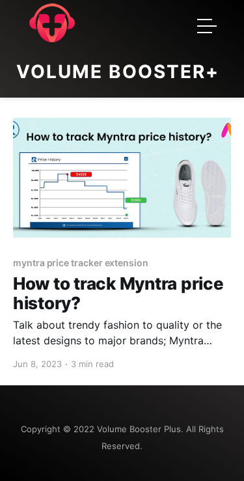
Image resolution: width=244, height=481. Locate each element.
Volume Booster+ (117, 72)
